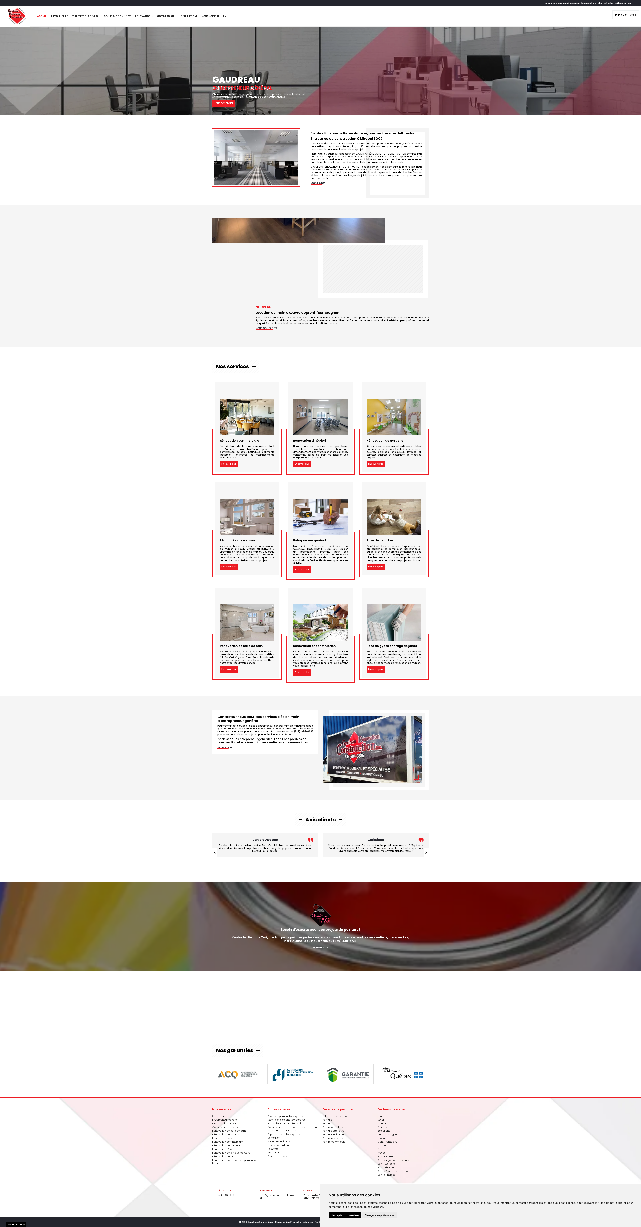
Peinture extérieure (333, 1130)
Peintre (327, 1123)
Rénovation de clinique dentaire (231, 1152)
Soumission (318, 183)
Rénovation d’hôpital (224, 1149)
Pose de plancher (222, 1138)
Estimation (224, 747)
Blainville (383, 1127)
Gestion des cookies (16, 1224)
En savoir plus (228, 463)
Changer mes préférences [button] (379, 1215)
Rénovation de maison (226, 1134)
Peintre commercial (334, 1141)
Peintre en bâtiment (334, 1127)
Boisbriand (384, 1130)
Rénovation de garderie (226, 1145)
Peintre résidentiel (333, 1138)
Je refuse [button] (353, 1215)
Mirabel (382, 1145)
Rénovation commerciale (227, 1141)
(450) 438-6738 (345, 941)
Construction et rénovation (228, 1127)
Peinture (327, 1119)
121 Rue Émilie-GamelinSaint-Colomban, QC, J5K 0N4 (320, 1196)
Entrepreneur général (86, 16)
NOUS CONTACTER (224, 103)
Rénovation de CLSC (224, 1156)
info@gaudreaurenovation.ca (277, 1196)
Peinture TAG (257, 937)
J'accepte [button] (336, 1215)
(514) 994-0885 (625, 14)
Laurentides (384, 1116)
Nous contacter (267, 328)
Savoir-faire (59, 16)
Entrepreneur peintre (335, 1116)
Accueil (42, 16)
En (224, 16)
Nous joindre (210, 16)
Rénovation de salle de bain (229, 1130)
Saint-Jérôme (386, 1167)
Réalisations (189, 16)
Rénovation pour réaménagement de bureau (234, 1161)
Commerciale (166, 16)
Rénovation (143, 16)
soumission (285, 734)
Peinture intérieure (333, 1134)
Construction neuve (117, 16)
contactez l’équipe (270, 728)
